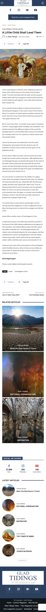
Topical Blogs (17, 29)
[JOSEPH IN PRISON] (8, 550)
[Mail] (27, 10)
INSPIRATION (23, 440)
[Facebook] (10, 10)
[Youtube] (35, 10)
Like (9, 465)
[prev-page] (3, 447)
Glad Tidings (12, 25)
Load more (22, 560)
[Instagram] (18, 10)
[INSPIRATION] (23, 420)
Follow (23, 465)
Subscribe (37, 465)
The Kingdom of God (21, 271)
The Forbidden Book (36, 295)
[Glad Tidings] (4, 36)
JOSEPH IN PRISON (24, 551)
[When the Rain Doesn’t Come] (23, 328)
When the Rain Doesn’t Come (23, 348)
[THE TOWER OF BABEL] (8, 535)
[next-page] (7, 447)
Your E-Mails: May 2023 (10, 295)
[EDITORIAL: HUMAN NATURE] (23, 374)
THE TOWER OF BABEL (25, 536)
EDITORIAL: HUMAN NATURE (23, 394)
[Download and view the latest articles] (22, 3)
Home (4, 25)
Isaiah (10, 271)
